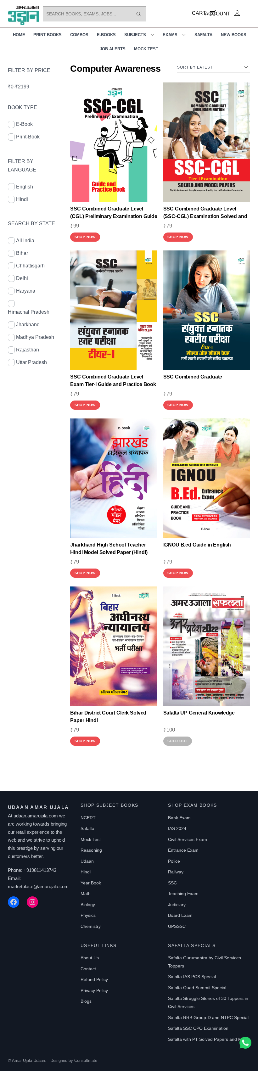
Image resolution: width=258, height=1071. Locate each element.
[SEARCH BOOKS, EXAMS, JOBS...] (139, 13)
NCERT (88, 817)
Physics (88, 915)
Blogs (86, 1001)
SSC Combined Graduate (192, 376)
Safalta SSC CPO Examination (198, 1028)
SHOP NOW (85, 237)
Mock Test (146, 49)
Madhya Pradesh (35, 337)
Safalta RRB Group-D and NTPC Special (208, 1017)
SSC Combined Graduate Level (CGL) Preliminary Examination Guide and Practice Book (113, 216)
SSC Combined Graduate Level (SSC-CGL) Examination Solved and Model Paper (205, 216)
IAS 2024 (177, 828)
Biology (88, 904)
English (24, 186)
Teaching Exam (183, 893)
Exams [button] (170, 34)
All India (25, 240)
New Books (233, 34)
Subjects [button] (135, 34)
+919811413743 (40, 870)
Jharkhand (28, 324)
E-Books (106, 34)
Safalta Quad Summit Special (197, 987)
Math (86, 893)
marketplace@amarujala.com (38, 886)
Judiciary (177, 904)
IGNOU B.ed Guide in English (197, 544)
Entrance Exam (183, 850)
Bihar (22, 253)
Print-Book (28, 136)
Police (174, 861)
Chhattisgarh (30, 265)
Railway (175, 871)
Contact (88, 968)
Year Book (91, 882)
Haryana (25, 291)
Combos (79, 34)
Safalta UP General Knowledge (199, 712)
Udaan (87, 861)
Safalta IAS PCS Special (192, 976)
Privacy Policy (94, 990)
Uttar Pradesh (31, 362)
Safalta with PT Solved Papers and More (208, 1039)
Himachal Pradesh (28, 312)
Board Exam (180, 915)
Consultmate (85, 1060)
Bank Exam (179, 817)
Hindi (22, 199)
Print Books (47, 34)
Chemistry (91, 926)
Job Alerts (113, 49)
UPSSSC (177, 926)
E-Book (24, 124)
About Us (90, 957)
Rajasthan (27, 349)
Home (19, 34)
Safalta (203, 34)
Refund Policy (94, 979)
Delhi (22, 278)
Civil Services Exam (187, 839)
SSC (172, 882)
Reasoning (91, 850)
